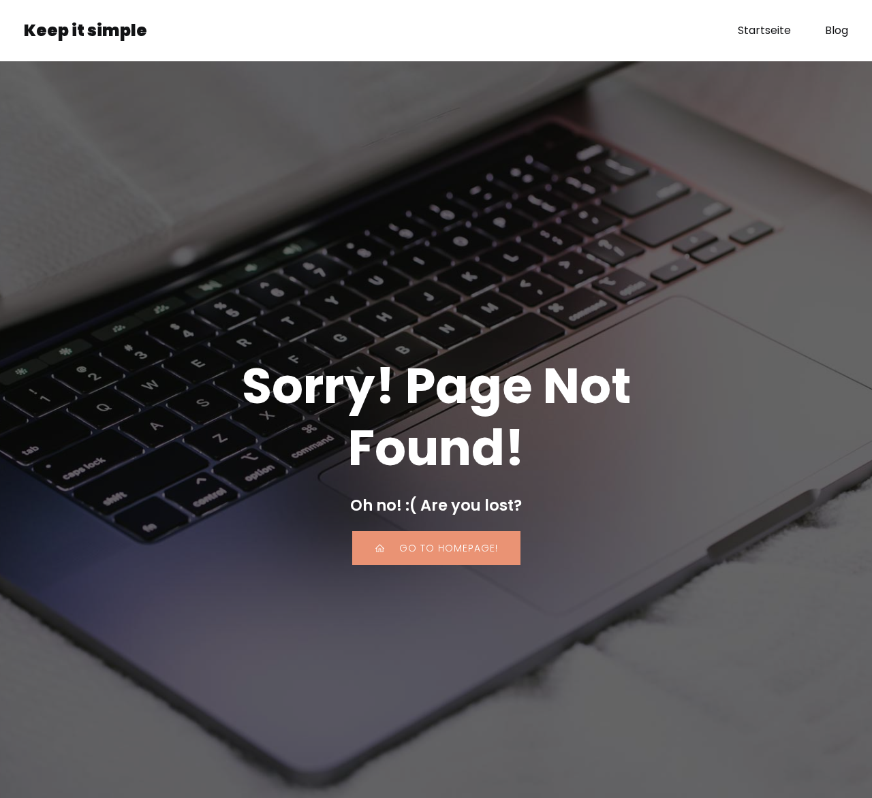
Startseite (764, 30)
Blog (836, 30)
